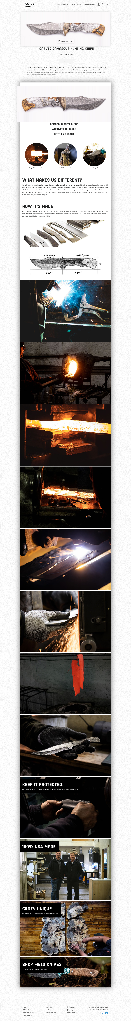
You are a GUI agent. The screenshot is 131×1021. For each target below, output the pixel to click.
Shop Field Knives (42, 964)
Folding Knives (89, 5)
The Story (48, 1010)
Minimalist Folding (28, 1013)
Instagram (72, 1010)
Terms (93, 1009)
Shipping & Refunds (102, 1009)
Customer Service (50, 1013)
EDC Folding (26, 1010)
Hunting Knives (62, 5)
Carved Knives (98, 1007)
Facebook (72, 1007)
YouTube (72, 1013)
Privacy (106, 1007)
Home (24, 1007)
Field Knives (76, 5)
